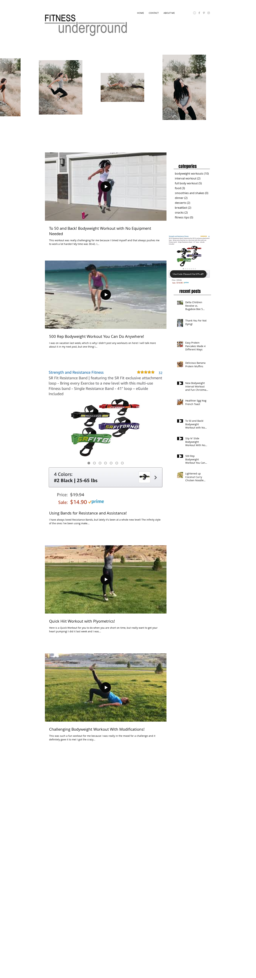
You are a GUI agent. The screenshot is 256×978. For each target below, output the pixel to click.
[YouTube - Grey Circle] (194, 12)
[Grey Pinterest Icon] (203, 12)
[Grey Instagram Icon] (208, 12)
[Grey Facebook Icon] (199, 12)
